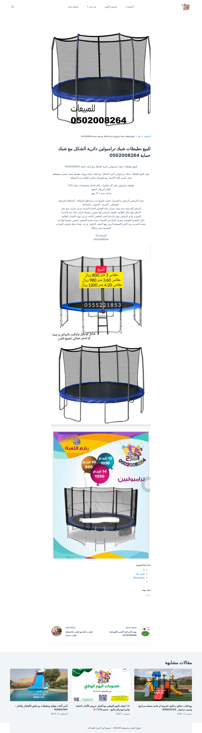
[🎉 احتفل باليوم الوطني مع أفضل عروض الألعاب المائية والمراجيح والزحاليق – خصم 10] (101, 685)
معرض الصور (111, 6)
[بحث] (13, 6)
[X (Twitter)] (107, 615)
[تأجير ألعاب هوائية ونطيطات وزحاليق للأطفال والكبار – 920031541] (39, 685)
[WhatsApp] (82, 615)
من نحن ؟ (91, 6)
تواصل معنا (73, 6)
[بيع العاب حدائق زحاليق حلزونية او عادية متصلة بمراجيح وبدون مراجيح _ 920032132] (163, 685)
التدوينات (130, 6)
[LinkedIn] (95, 615)
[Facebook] (120, 615)
